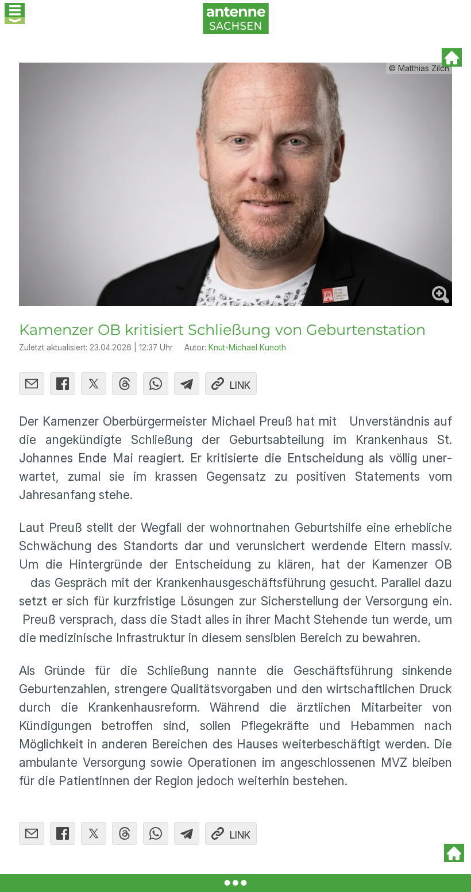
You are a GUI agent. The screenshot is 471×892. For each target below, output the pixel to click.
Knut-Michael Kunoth (247, 347)
